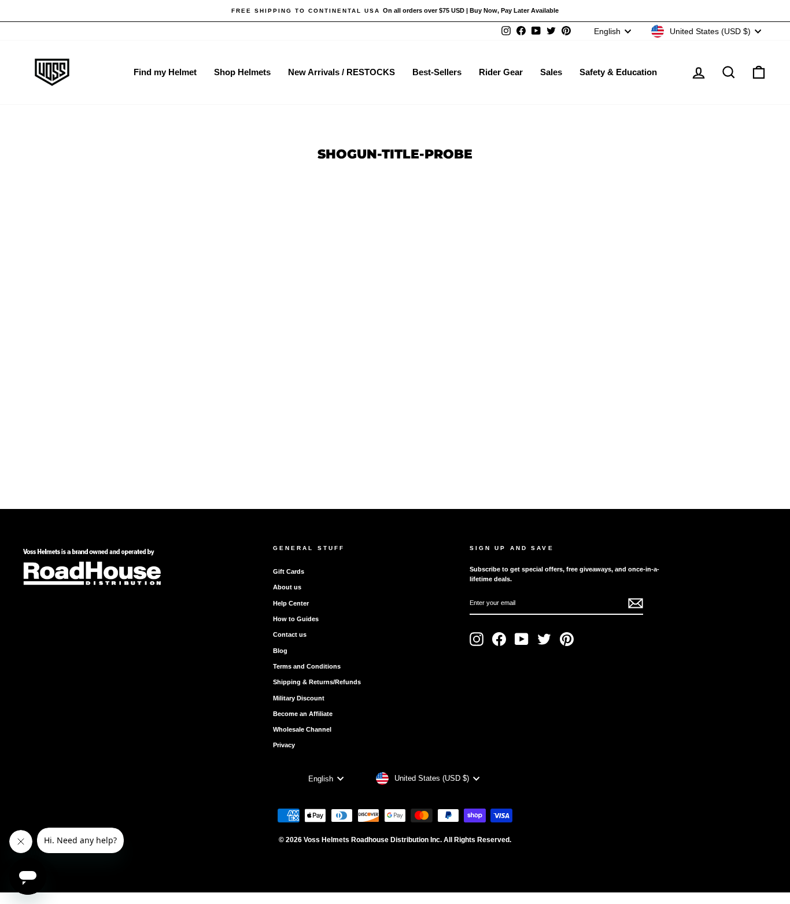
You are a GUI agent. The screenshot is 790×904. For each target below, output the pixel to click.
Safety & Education (618, 72)
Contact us (290, 634)
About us (287, 587)
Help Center (291, 603)
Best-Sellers (437, 72)
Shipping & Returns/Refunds (317, 681)
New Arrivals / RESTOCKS (341, 72)
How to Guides (296, 618)
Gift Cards (288, 571)
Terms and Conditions (307, 666)
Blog (280, 650)
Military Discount (298, 698)
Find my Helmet (165, 72)
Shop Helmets (242, 72)
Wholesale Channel (302, 729)
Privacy (284, 744)
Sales (551, 72)
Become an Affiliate (303, 713)
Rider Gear (501, 72)
